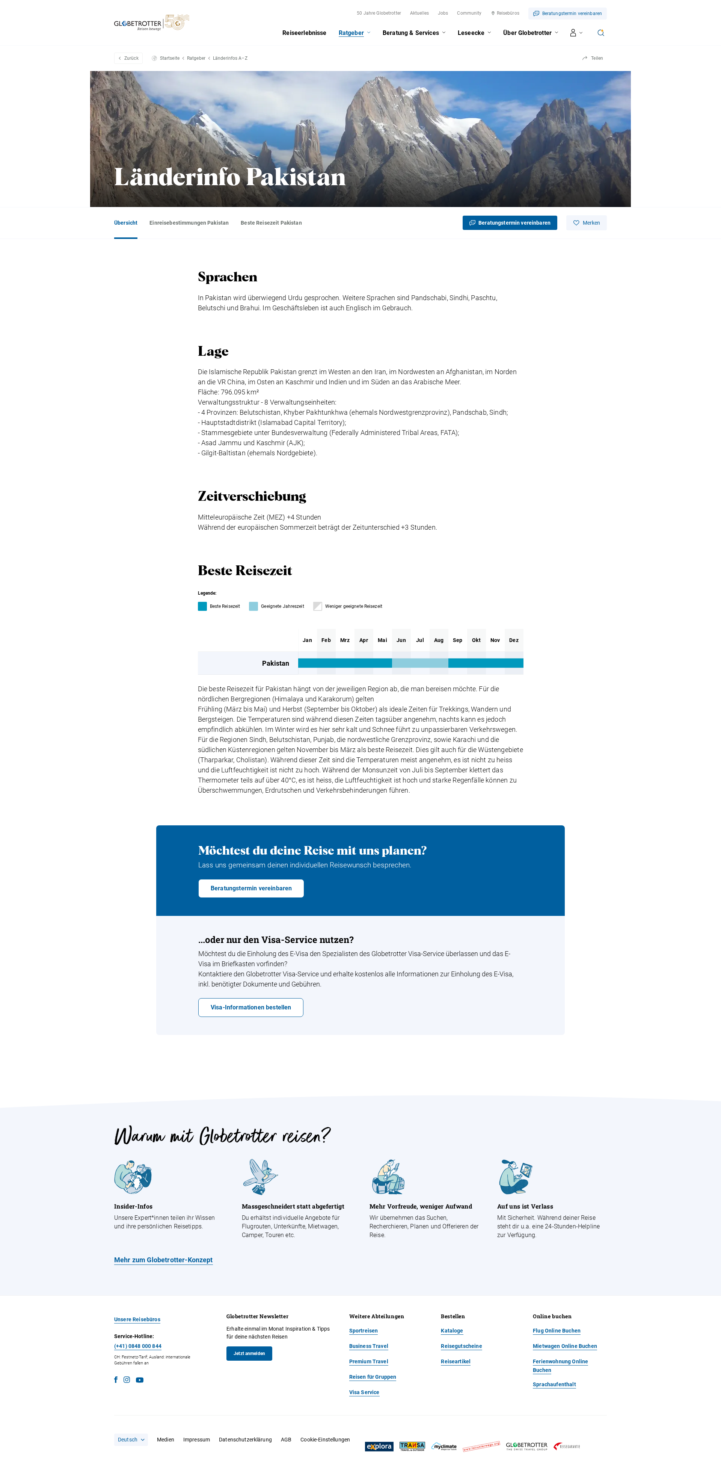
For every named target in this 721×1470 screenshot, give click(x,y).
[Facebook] (116, 1380)
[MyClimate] (444, 1446)
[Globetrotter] (527, 1446)
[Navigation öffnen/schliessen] (576, 32)
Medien (165, 1440)
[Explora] (379, 1447)
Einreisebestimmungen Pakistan (189, 223)
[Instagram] (127, 1380)
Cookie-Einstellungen (325, 1440)
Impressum (196, 1440)
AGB (286, 1440)
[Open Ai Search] (601, 33)
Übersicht (125, 223)
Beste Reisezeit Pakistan (271, 223)
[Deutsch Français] (131, 1440)
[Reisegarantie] (567, 1446)
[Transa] (412, 1446)
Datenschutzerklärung (245, 1440)
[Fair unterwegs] (481, 1446)
